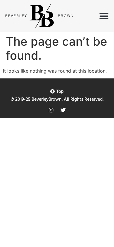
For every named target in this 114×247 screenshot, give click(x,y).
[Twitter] (63, 110)
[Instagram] (51, 110)
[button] (104, 16)
